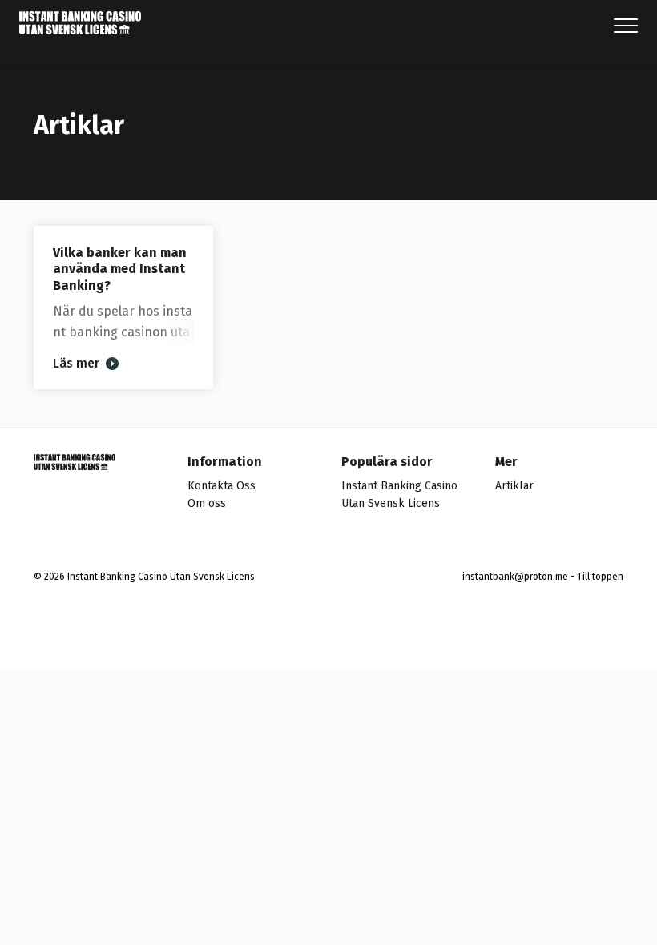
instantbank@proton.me (515, 576)
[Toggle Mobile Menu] (626, 25)
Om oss (206, 503)
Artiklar (514, 486)
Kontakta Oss (221, 486)
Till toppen (600, 576)
